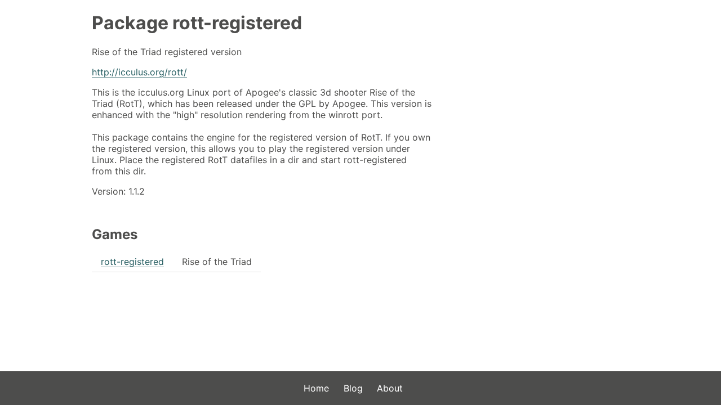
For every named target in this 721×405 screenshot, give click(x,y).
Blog (353, 388)
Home (316, 388)
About (390, 388)
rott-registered (132, 261)
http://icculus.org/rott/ (139, 72)
